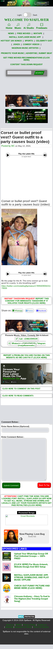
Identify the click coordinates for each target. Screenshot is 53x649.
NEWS (11, 33)
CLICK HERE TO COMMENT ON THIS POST (21, 389)
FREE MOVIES (23, 33)
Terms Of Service (41, 627)
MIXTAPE (37, 33)
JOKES (16, 44)
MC (13, 146)
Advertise (9, 627)
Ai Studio (28, 28)
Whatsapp (18, 311)
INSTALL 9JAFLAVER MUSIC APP (25, 37)
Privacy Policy (29, 625)
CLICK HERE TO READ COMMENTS (17, 396)
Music (18, 28)
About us (10, 625)
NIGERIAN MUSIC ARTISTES (25, 48)
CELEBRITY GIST (44, 41)
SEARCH (39, 73)
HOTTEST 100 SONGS (11, 41)
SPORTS (29, 41)
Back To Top (44, 485)
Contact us (42, 625)
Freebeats (41, 28)
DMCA (19, 625)
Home (9, 28)
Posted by (6, 146)
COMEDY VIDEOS (31, 44)
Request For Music (23, 627)
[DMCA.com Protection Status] (26, 617)
